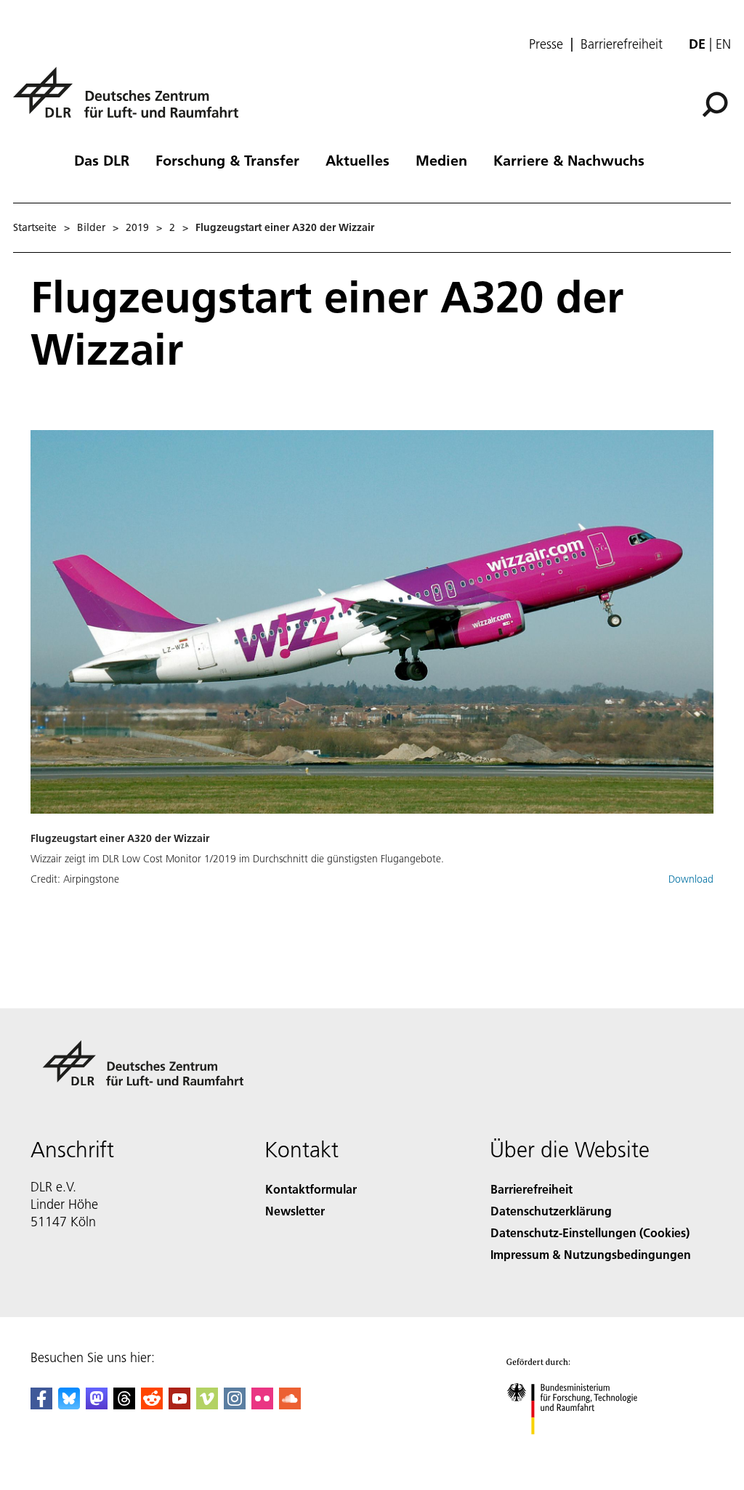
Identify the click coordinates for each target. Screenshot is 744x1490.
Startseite (35, 227)
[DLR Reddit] (152, 1404)
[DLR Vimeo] (207, 1404)
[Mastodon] (97, 1404)
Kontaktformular (311, 1189)
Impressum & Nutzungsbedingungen (590, 1254)
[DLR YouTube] (179, 1404)
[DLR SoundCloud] (290, 1404)
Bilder (91, 227)
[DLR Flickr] (262, 1404)
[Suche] (717, 103)
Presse (546, 44)
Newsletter (295, 1210)
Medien (441, 159)
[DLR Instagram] (235, 1404)
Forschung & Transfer (227, 159)
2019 (137, 227)
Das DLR (101, 159)
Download (690, 879)
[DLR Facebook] (41, 1404)
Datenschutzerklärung (551, 1210)
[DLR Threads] (124, 1404)
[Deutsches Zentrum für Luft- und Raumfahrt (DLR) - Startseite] (131, 100)
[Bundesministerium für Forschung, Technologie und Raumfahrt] (580, 1449)
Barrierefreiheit (622, 44)
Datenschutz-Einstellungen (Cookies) (590, 1232)
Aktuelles (357, 159)
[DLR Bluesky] (69, 1404)
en (723, 44)
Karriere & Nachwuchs (568, 159)
